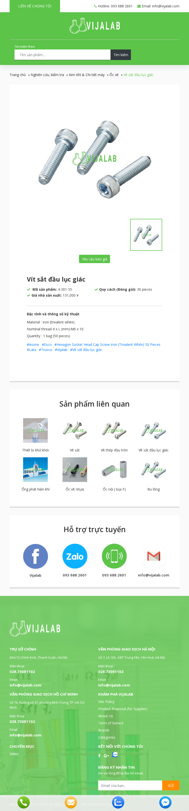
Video (14, 753)
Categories (106, 737)
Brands (104, 730)
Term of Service (111, 723)
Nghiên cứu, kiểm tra (47, 74)
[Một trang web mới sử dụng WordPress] (94, 32)
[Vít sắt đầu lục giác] (94, 158)
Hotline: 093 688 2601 (115, 6)
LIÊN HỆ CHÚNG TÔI (34, 6)
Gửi (171, 785)
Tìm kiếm (120, 54)
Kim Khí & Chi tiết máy (87, 74)
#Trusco (45, 349)
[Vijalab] (35, 635)
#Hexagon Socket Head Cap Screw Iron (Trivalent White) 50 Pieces (107, 344)
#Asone (33, 344)
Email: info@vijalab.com (160, 6)
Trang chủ (18, 74)
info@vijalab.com (25, 685)
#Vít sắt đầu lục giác (86, 349)
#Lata (31, 349)
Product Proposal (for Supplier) (122, 708)
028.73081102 (22, 671)
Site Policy (106, 701)
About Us (105, 716)
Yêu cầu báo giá (94, 259)
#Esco (47, 344)
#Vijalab (61, 349)
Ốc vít (114, 74)
